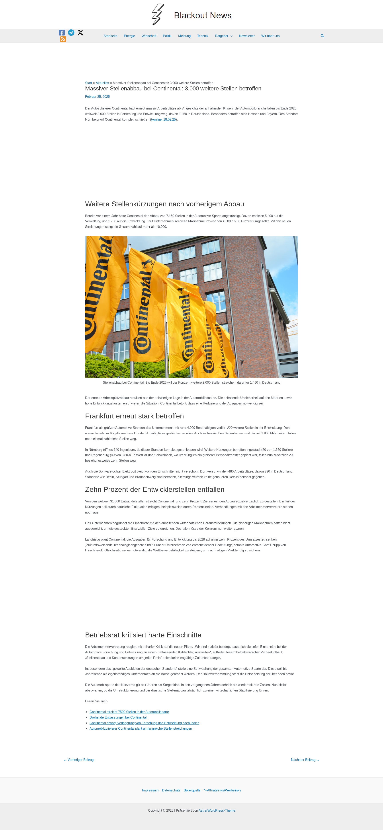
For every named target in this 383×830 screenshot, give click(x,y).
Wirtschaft (149, 36)
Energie (129, 36)
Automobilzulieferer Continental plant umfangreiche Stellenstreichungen (141, 728)
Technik (202, 36)
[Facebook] (62, 32)
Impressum (150, 790)
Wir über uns (270, 36)
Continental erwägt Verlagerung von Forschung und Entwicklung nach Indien (144, 723)
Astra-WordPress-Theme (217, 810)
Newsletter (247, 36)
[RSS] (63, 39)
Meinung (184, 36)
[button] (230, 36)
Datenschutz (171, 790)
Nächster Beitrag (305, 760)
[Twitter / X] (80, 32)
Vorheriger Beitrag (78, 760)
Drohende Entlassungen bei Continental (118, 717)
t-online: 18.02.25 (163, 119)
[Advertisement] (191, 158)
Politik (167, 36)
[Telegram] (71, 32)
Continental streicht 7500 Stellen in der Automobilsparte (129, 712)
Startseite (110, 36)
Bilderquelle (192, 790)
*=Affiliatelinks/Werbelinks (222, 790)
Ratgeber (221, 36)
